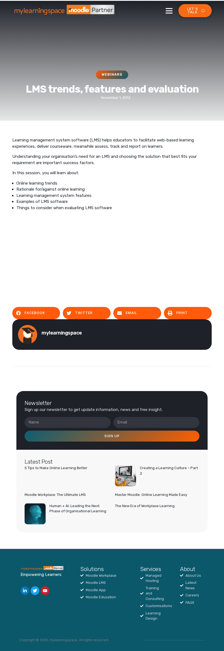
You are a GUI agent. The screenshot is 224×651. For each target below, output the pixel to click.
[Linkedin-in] (24, 590)
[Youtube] (45, 590)
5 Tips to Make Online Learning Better (56, 468)
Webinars (112, 74)
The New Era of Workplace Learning (145, 506)
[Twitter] (35, 590)
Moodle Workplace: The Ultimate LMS (55, 495)
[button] (169, 10)
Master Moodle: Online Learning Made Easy (151, 495)
